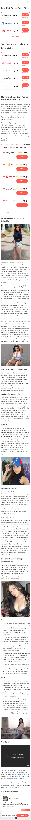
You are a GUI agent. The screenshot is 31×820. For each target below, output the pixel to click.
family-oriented (12, 439)
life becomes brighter (18, 774)
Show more (15, 36)
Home (3, 2)
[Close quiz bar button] (2, 813)
